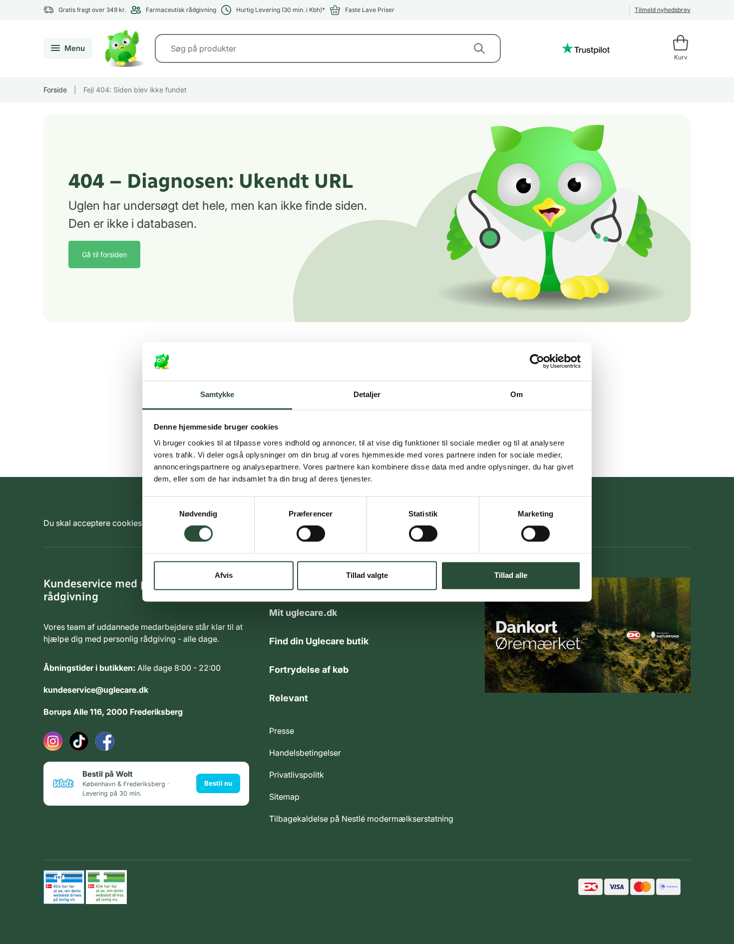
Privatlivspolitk (296, 775)
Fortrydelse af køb (309, 669)
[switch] (311, 534)
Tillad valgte (367, 575)
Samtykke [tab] (217, 394)
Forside (55, 89)
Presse (281, 731)
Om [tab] (516, 394)
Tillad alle (510, 575)
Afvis (224, 575)
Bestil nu (218, 783)
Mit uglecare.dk (303, 612)
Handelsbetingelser (305, 753)
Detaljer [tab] (367, 394)
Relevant (288, 698)
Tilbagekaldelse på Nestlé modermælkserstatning (361, 819)
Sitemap (284, 797)
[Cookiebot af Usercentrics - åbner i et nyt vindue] (537, 361)
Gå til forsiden (104, 254)
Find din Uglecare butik (318, 641)
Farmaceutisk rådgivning (181, 9)
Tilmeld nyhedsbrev (663, 9)
